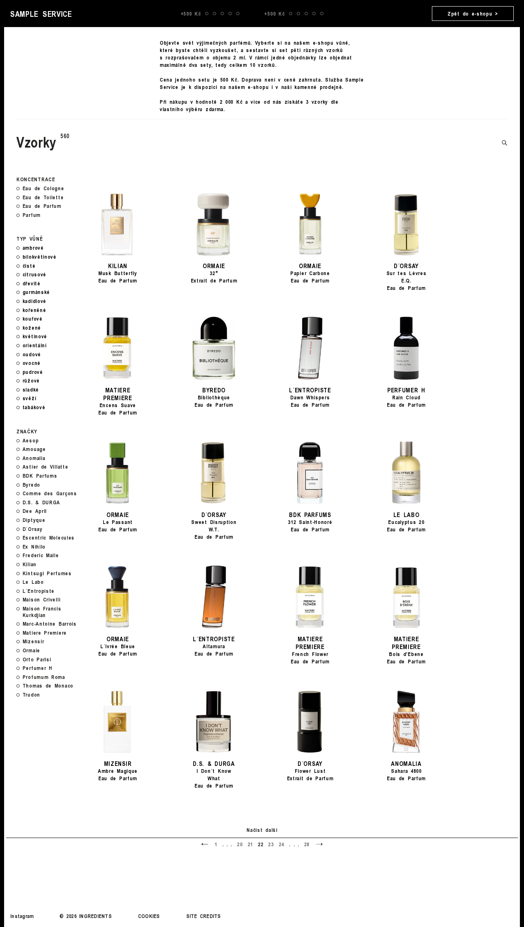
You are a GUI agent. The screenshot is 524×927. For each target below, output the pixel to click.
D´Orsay (33, 529)
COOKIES (149, 916)
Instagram (22, 916)
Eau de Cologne (43, 188)
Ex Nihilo (34, 547)
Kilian (29, 564)
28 (306, 844)
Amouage (34, 449)
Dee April (35, 511)
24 (281, 844)
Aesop (31, 440)
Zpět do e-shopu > (472, 13)
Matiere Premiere (45, 633)
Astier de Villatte (45, 467)
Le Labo (33, 582)
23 (270, 844)
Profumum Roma (44, 677)
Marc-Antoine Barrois (50, 624)
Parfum (32, 215)
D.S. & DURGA (41, 502)
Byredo (31, 485)
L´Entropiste (38, 591)
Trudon (31, 695)
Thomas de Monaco (48, 686)
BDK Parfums (40, 476)
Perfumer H (37, 668)
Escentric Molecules (49, 538)
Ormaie (31, 650)
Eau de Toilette (43, 197)
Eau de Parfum (42, 206)
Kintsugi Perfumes (47, 573)
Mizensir (33, 641)
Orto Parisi (37, 659)
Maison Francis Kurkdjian (42, 612)
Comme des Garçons (50, 493)
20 (239, 844)
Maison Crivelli (42, 600)
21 (250, 844)
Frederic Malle (41, 555)
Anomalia (34, 458)
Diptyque (34, 520)
